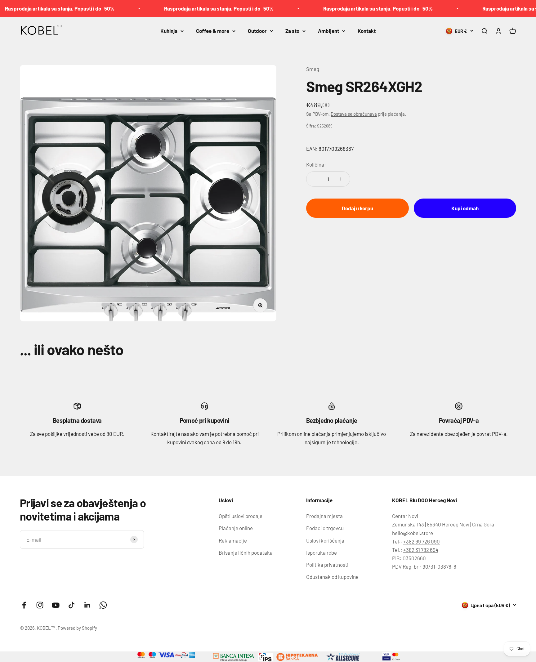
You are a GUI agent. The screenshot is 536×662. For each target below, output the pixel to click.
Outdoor (257, 31)
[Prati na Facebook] (24, 605)
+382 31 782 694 (420, 550)
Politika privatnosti (327, 564)
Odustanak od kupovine (332, 577)
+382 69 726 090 (421, 541)
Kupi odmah (465, 208)
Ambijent (328, 31)
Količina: (316, 164)
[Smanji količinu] (315, 179)
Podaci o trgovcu (325, 528)
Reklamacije (233, 540)
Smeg (312, 69)
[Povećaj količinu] (341, 179)
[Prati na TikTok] (71, 605)
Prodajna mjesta (324, 516)
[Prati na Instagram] (40, 605)
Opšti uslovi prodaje (240, 516)
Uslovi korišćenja (325, 540)
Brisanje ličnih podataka (246, 552)
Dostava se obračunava (354, 113)
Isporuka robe (321, 552)
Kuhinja (168, 31)
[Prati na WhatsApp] (103, 605)
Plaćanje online (236, 528)
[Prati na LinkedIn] (87, 605)
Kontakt (367, 31)
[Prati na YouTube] (55, 605)
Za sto (292, 31)
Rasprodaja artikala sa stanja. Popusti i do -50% (197, 8)
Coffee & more (212, 31)
